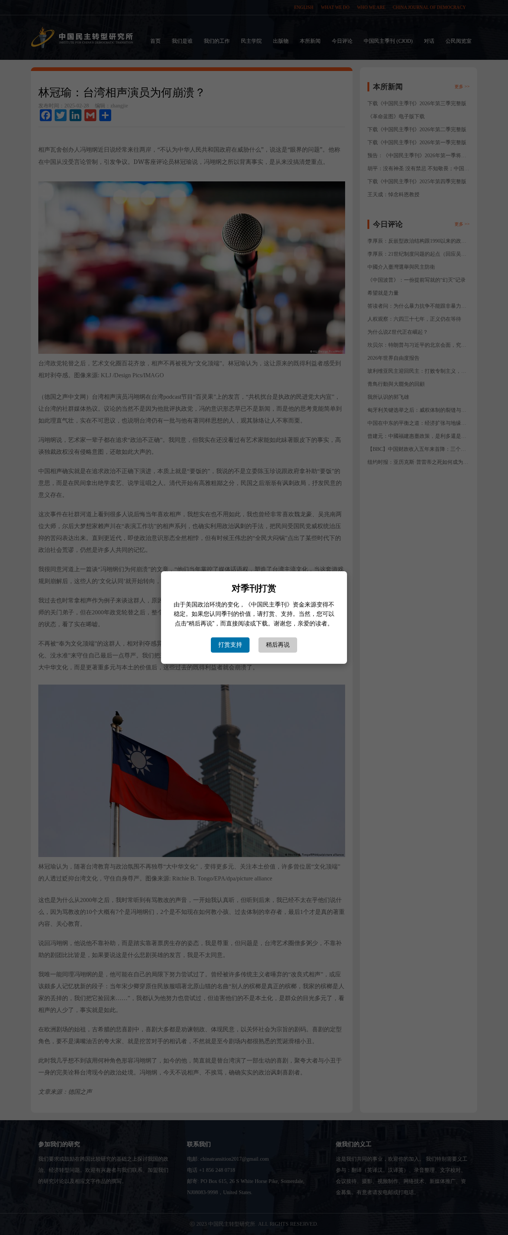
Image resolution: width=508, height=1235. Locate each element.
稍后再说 (278, 644)
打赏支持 (230, 644)
